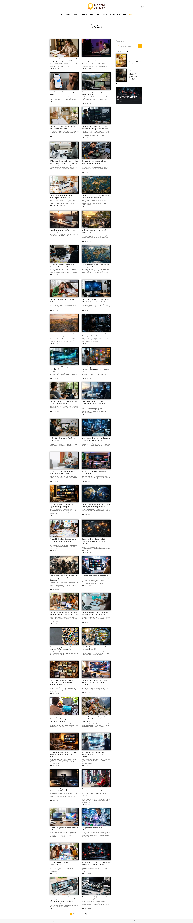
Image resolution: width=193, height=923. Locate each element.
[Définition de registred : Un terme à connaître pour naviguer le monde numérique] (96, 741)
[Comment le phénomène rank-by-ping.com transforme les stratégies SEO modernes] (96, 115)
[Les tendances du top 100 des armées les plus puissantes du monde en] (96, 184)
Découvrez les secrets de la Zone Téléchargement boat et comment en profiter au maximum (94, 403)
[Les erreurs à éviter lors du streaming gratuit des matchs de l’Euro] (64, 460)
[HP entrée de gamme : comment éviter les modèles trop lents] (64, 817)
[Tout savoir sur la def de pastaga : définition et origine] (121, 60)
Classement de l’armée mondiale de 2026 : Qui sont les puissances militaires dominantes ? (64, 578)
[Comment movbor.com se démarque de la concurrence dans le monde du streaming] (96, 565)
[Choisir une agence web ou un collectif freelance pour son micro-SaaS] (64, 184)
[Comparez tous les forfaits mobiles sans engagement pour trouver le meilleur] (96, 601)
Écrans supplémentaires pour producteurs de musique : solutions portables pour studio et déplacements (63, 719)
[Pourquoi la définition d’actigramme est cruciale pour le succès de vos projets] (64, 528)
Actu (130, 57)
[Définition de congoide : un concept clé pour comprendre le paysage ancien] (64, 323)
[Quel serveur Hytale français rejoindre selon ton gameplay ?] (96, 48)
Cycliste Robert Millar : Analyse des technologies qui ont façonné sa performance (94, 719)
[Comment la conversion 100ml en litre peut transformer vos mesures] (64, 115)
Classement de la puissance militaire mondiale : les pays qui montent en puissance (94, 541)
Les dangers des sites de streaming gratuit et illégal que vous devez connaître (127, 97)
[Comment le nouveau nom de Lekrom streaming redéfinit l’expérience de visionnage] (96, 669)
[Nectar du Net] (96, 6)
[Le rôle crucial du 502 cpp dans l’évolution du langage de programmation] (96, 427)
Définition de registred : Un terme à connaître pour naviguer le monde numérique (94, 754)
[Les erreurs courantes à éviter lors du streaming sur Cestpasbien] (96, 323)
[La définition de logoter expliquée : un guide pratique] (64, 427)
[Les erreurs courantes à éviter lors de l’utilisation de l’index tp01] (64, 254)
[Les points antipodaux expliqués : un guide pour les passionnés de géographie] (96, 493)
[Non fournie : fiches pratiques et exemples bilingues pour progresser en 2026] (64, 48)
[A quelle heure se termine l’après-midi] (64, 219)
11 (85, 913)
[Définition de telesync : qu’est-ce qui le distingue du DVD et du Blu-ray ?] (64, 778)
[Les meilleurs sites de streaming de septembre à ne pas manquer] (64, 493)
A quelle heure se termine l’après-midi (62, 230)
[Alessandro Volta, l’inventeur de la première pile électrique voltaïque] (64, 636)
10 (82, 913)
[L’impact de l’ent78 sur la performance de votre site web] (64, 356)
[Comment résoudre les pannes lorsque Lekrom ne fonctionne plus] (96, 150)
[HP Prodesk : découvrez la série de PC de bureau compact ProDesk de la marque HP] (64, 150)
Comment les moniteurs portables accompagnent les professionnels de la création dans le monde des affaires (63, 899)
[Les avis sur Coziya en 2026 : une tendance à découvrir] (64, 851)
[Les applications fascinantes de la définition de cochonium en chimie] (96, 817)
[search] (138, 6)
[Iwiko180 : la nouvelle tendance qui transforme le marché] (96, 636)
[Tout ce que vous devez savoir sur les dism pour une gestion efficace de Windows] (96, 288)
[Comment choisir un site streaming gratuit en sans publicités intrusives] (64, 390)
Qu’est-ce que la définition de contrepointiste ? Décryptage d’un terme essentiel (135, 76)
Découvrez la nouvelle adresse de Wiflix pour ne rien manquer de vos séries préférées (63, 754)
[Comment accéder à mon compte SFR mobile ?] (64, 288)
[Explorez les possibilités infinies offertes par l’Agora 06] (96, 219)
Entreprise (52, 205)
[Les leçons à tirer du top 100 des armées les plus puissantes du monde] (96, 254)
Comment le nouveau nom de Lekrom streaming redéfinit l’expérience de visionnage (94, 682)
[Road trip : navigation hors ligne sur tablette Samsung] (96, 81)
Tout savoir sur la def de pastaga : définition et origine (135, 61)
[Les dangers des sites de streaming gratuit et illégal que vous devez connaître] (96, 851)
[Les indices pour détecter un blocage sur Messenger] (64, 81)
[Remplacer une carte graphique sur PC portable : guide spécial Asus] (96, 886)
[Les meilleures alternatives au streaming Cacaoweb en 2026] (96, 460)
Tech (51, 68)
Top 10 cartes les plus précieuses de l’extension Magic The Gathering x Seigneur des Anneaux (62, 682)
